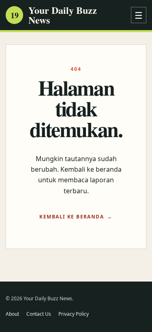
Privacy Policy (73, 313)
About (12, 313)
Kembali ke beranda (71, 216)
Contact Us (38, 313)
